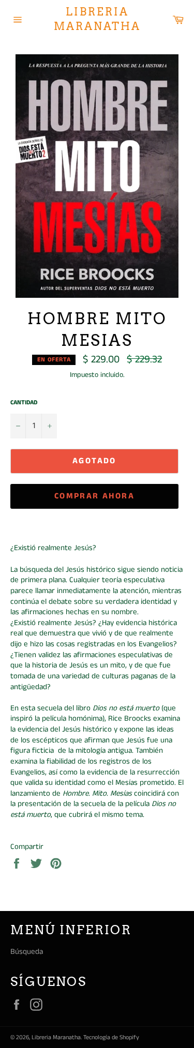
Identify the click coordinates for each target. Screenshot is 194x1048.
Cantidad (23, 403)
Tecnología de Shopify (111, 1037)
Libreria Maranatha (97, 19)
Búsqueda (26, 951)
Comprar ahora (94, 496)
